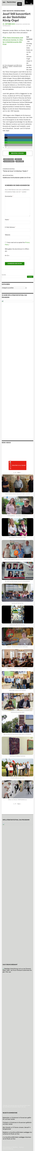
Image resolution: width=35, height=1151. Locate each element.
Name (7, 219)
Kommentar (9, 196)
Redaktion (19, 24)
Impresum (21, 1147)
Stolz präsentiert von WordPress (10, 1147)
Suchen (4, 274)
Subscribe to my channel (18, 465)
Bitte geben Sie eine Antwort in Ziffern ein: (17, 250)
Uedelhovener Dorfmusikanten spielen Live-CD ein (17, 176)
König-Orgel (19, 161)
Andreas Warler (8, 159)
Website (7, 235)
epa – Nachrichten (9, 2)
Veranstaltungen (19, 10)
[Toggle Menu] (19, 4)
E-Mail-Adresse (10, 227)
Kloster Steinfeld (9, 161)
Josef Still (18, 159)
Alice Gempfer (6, 1127)
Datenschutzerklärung (8, 1148)
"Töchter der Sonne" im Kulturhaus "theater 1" (15, 170)
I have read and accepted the (17, 243)
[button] (5, 135)
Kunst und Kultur (8, 10)
